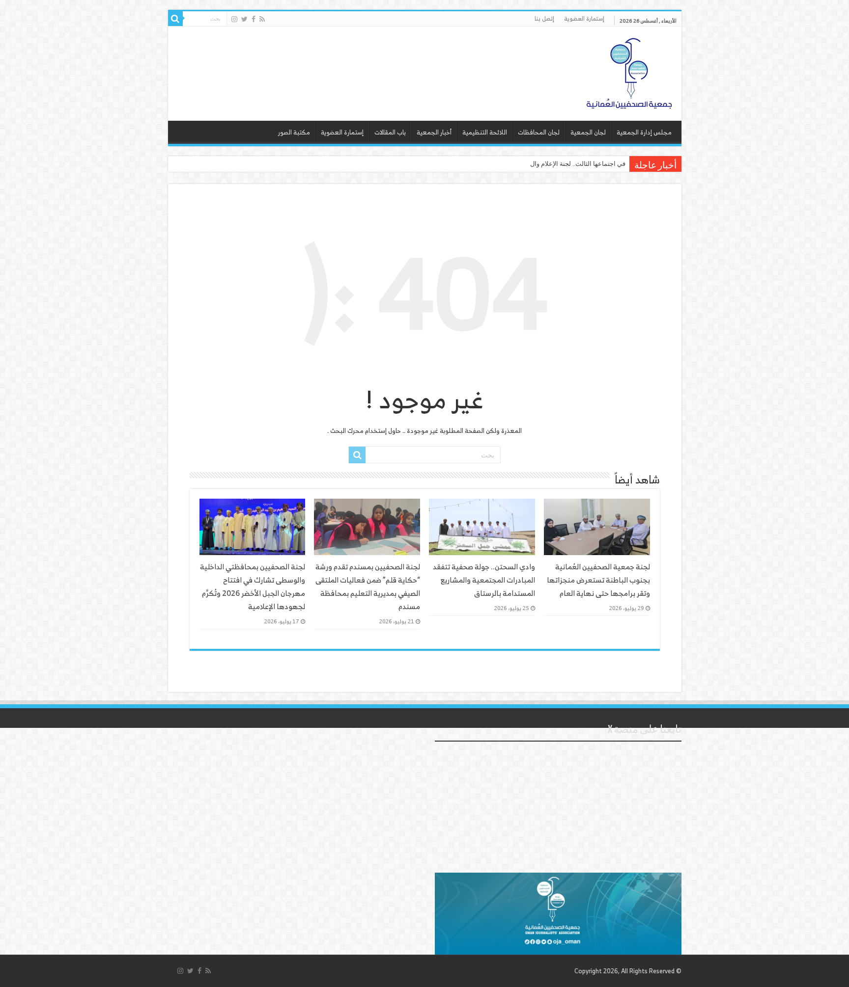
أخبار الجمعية (434, 132)
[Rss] (262, 19)
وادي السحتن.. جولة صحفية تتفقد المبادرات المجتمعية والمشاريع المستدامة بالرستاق (484, 580)
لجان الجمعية (588, 132)
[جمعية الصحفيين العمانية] (629, 71)
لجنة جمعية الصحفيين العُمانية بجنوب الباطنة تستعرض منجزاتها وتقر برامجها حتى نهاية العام (598, 580)
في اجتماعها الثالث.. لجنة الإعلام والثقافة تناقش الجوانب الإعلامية (539, 163)
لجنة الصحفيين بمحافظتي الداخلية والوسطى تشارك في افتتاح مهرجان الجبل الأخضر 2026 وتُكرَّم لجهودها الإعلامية (252, 586)
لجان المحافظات (539, 132)
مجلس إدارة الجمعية (644, 132)
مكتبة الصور (294, 132)
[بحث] (175, 18)
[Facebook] (253, 19)
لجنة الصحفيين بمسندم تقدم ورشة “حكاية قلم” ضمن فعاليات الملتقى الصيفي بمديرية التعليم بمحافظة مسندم (367, 586)
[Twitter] (244, 19)
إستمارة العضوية (584, 18)
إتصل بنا (544, 18)
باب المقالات (390, 132)
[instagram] (234, 19)
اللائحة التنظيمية (484, 132)
